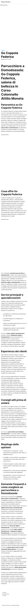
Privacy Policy (5, 594)
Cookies (4, 592)
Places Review (5, 2)
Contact (4, 595)
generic (3, 50)
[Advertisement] (14, 26)
